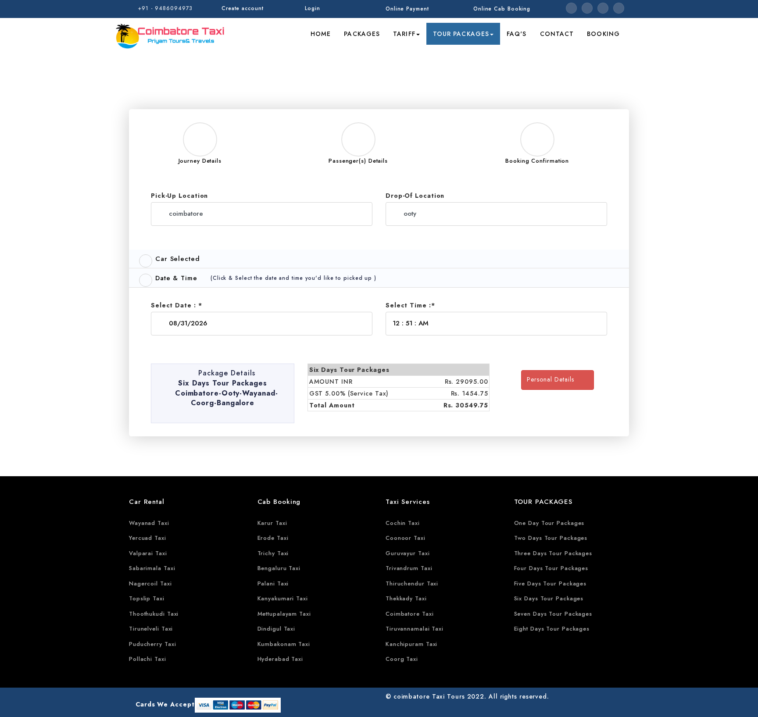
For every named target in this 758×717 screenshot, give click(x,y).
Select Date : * (176, 305)
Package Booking (549, 56)
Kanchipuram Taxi (411, 644)
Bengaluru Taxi (279, 568)
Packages (362, 33)
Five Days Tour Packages (550, 583)
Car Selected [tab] (177, 259)
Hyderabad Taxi (280, 659)
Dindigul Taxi (276, 628)
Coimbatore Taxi (410, 614)
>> (509, 56)
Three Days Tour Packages (553, 553)
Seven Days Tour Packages (553, 614)
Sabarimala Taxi (152, 568)
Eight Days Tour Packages (552, 628)
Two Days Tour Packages (551, 538)
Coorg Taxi (402, 659)
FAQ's (517, 33)
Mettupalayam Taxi (284, 614)
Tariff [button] (404, 33)
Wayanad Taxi (149, 523)
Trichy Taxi (273, 553)
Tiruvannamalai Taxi (414, 628)
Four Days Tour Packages (551, 568)
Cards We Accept (165, 704)
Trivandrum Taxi (409, 568)
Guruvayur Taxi (408, 553)
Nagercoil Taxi (150, 583)
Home (321, 33)
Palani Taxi (273, 583)
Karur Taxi (272, 523)
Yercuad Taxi (147, 538)
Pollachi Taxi (147, 659)
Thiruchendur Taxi (412, 583)
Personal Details (554, 379)
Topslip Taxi (146, 598)
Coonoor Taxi (405, 538)
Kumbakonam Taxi (284, 644)
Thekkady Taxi (406, 598)
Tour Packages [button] (461, 33)
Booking (603, 33)
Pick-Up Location (179, 195)
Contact (557, 33)
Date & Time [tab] (176, 278)
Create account (243, 8)
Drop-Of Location (415, 195)
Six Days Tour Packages (549, 598)
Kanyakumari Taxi (282, 598)
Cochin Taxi (403, 523)
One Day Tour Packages (549, 523)
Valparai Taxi (148, 553)
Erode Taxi (273, 538)
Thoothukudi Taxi (154, 614)
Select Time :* (410, 305)
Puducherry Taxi (152, 644)
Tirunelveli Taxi (151, 628)
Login (312, 8)
